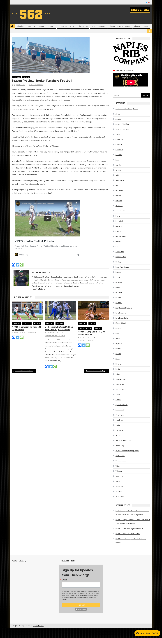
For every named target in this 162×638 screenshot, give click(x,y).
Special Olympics (121, 404)
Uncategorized (121, 461)
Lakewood (119, 287)
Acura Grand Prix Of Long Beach (127, 109)
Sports (30, 26)
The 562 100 (83, 26)
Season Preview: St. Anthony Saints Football (25, 370)
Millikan (60, 323)
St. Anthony (120, 415)
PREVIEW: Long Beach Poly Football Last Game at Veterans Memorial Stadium (133, 521)
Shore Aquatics (121, 379)
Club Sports (120, 190)
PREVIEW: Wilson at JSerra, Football (128, 533)
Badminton (119, 139)
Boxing (118, 160)
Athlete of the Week (123, 129)
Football (16, 77)
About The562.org (98, 26)
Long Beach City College (124, 307)
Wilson (118, 481)
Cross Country (120, 211)
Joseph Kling (33, 332)
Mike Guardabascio (36, 84)
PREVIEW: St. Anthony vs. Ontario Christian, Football (131, 541)
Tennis (118, 435)
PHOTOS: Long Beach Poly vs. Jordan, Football (91, 333)
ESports (118, 231)
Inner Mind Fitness (122, 267)
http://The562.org (38, 289)
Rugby (118, 369)
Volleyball (119, 471)
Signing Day (120, 384)
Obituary (119, 338)
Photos (137, 26)
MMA (117, 333)
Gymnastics (120, 251)
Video (146, 26)
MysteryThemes (38, 626)
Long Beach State (122, 318)
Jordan (26, 77)
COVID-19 (119, 205)
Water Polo (119, 476)
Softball (118, 399)
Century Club (120, 180)
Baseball (119, 144)
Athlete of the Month (123, 124)
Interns (118, 272)
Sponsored (120, 410)
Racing (118, 359)
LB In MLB (119, 292)
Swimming (119, 430)
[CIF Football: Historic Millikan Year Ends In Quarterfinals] (60, 310)
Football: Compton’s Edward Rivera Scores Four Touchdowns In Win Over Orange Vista (132, 512)
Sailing (118, 374)
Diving (118, 216)
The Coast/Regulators (123, 440)
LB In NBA (119, 297)
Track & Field (120, 455)
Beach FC (119, 154)
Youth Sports (120, 496)
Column (118, 195)
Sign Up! (81, 604)
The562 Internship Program (119, 26)
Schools (20, 26)
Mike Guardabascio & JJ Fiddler (55, 335)
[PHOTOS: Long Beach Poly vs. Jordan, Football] (93, 310)
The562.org (120, 445)
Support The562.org (46, 26)
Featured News (121, 236)
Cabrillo (118, 165)
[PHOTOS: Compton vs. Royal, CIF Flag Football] (27, 310)
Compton (16, 323)
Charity (118, 185)
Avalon (118, 134)
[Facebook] (13, 264)
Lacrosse (119, 282)
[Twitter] (17, 264)
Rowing (118, 364)
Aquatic (118, 119)
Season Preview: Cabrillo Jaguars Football (97, 370)
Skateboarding (121, 389)
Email (64, 580)
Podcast (118, 353)
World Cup (119, 486)
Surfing (118, 425)
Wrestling (119, 491)
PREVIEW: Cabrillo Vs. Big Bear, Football (129, 528)
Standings (119, 420)
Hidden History (121, 256)
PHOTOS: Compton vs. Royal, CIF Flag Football (27, 328)
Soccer (118, 394)
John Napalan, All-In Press (86, 340)
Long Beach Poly (85, 328)
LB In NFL (119, 302)
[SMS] (21, 264)
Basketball (119, 149)
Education (119, 226)
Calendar (119, 170)
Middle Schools (121, 323)
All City (118, 114)
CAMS (118, 175)
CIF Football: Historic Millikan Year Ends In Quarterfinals (59, 328)
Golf (117, 246)
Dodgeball (119, 221)
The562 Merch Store (66, 26)
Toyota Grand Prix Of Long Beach (127, 450)
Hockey (118, 262)
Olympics (119, 343)
